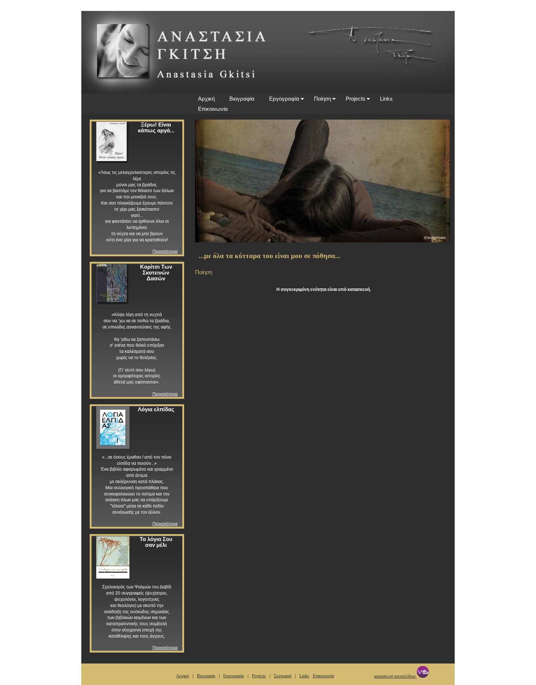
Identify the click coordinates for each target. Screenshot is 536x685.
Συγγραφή (282, 675)
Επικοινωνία (213, 109)
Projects (355, 99)
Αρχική (206, 99)
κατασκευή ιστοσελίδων (395, 676)
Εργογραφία (284, 99)
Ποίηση (322, 99)
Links (386, 99)
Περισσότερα (165, 251)
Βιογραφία (242, 99)
